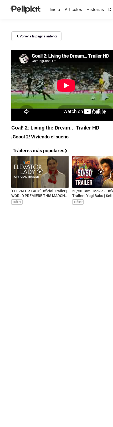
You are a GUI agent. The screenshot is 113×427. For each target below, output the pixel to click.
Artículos (73, 9)
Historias (95, 9)
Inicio (55, 9)
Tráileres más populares (38, 150)
